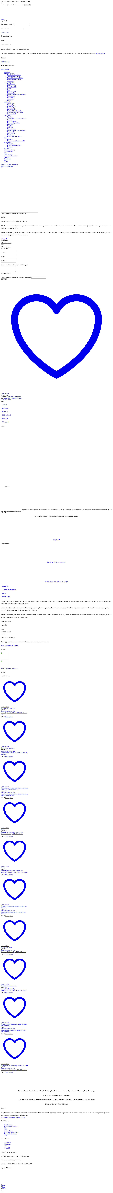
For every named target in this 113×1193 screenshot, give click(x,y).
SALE (5, 160)
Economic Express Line (13, 123)
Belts (8, 90)
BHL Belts (10, 139)
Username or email (7, 24)
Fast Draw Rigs (11, 109)
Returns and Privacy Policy (11, 1132)
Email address (6, 45)
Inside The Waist (11, 121)
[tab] (5, 586)
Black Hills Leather (6, 399)
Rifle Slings (7, 148)
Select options (9, 716)
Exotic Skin (10, 124)
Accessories (10, 81)
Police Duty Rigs (11, 85)
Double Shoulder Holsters (14, 75)
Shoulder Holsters (8, 73)
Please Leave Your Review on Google (56, 581)
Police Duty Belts (11, 87)
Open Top (10, 117)
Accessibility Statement (10, 1133)
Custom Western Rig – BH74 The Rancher (12, 834)
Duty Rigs (10, 126)
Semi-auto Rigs (11, 108)
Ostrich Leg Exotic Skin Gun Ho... (10, 645)
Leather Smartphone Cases (14, 145)
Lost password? (5, 32)
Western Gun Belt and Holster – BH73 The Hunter (14, 872)
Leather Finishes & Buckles (14, 111)
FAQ (5, 1135)
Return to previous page (7, 166)
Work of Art (7, 72)
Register (3, 57)
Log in (2, 40)
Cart (5, 1145)
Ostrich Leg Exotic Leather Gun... (10, 668)
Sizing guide (4, 238)
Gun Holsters (7, 115)
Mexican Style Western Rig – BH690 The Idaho (13, 952)
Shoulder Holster (8, 1124)
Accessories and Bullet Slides (15, 112)
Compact (9, 120)
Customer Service (8, 1130)
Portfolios (9, 100)
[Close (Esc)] (1, 1190)
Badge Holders (11, 93)
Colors (5, 1129)
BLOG (6, 161)
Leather (20, 398)
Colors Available (8, 154)
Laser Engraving (8, 151)
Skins (5, 152)
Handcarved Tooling (9, 149)
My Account (7, 1142)
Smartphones (7, 142)
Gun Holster (14, 398)
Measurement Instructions (10, 155)
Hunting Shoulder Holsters (14, 79)
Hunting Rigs (10, 105)
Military (9, 88)
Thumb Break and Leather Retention (16, 118)
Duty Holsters (11, 84)
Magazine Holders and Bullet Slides (16, 94)
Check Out (7, 1147)
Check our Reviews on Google (56, 562)
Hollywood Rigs (11, 106)
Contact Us (7, 1148)
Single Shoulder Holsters (13, 76)
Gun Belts (10, 127)
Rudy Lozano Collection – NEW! (16, 140)
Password (4, 29)
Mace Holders (11, 96)
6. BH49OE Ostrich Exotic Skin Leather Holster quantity (16, 277)
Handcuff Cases (11, 91)
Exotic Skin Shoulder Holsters (15, 78)
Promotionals (7, 158)
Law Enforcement (8, 82)
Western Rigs (7, 102)
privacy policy (100, 53)
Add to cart (4, 279)
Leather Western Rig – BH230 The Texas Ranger (14, 990)
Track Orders (7, 1144)
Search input (4, 5)
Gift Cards (6, 157)
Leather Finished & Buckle (14, 136)
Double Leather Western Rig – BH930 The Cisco (14, 1070)
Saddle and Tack (11, 114)
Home (2, 164)
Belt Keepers (10, 97)
